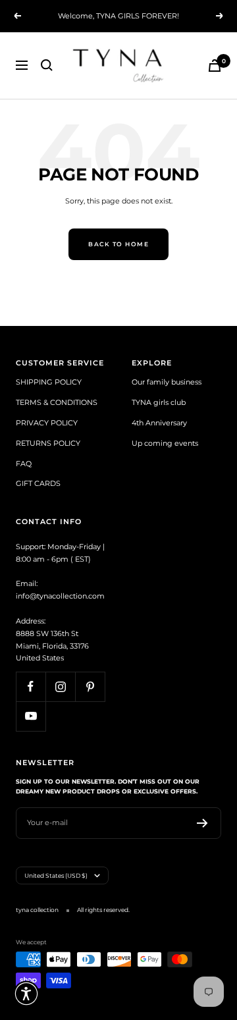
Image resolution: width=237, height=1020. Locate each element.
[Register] (202, 823)
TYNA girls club (159, 402)
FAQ (24, 463)
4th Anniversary (159, 422)
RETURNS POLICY (48, 443)
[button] (26, 993)
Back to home (118, 244)
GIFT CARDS (38, 483)
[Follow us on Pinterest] (90, 686)
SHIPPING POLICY (49, 382)
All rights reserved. (103, 909)
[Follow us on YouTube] (30, 716)
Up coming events (165, 443)
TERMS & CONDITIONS (56, 402)
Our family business (166, 382)
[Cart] (214, 65)
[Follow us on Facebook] (30, 686)
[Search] (47, 65)
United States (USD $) (56, 875)
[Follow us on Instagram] (60, 686)
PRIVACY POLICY (47, 422)
